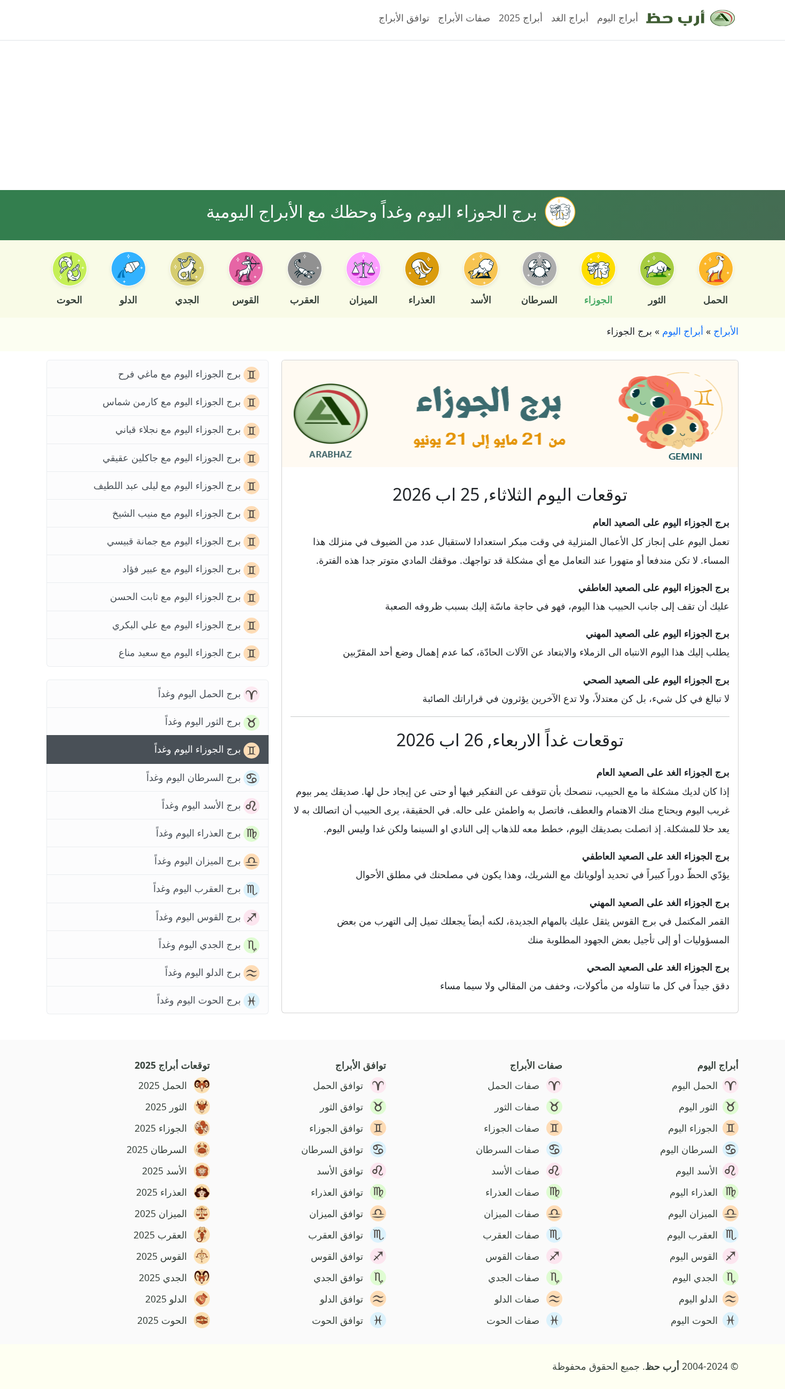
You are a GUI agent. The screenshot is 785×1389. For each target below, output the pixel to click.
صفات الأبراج (464, 17)
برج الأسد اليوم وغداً (203, 805)
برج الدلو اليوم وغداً (204, 972)
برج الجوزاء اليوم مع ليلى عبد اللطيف (168, 485)
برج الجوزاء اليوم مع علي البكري (178, 624)
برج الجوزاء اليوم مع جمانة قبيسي (175, 540)
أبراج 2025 (521, 17)
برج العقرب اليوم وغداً (198, 888)
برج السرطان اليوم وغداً (195, 777)
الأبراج (726, 331)
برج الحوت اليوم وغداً (200, 999)
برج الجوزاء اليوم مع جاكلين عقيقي (173, 457)
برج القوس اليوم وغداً (200, 916)
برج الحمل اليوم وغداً (201, 693)
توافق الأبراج (404, 17)
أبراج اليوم (617, 17)
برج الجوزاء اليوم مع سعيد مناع (181, 652)
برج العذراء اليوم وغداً (200, 832)
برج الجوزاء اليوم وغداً (199, 749)
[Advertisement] (418, 115)
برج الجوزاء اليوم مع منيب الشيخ (178, 513)
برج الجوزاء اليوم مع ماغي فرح (181, 373)
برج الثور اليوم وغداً (204, 721)
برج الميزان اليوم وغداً (199, 860)
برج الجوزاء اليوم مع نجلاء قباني (179, 429)
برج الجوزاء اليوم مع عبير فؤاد (183, 568)
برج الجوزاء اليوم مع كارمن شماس (173, 401)
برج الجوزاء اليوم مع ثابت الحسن (177, 596)
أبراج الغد (569, 17)
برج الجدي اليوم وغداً (201, 944)
